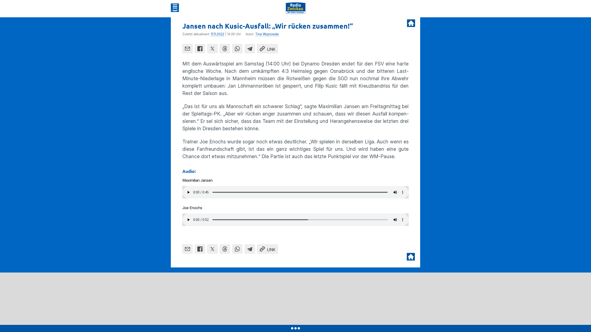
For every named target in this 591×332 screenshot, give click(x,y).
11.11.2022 (217, 34)
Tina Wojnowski (267, 34)
